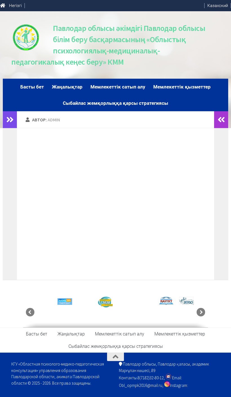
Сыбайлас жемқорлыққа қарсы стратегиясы (115, 103)
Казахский (217, 5)
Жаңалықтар (67, 87)
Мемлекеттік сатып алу (117, 87)
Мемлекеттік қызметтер (182, 87)
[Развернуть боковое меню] (10, 119)
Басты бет (32, 87)
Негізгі (15, 5)
